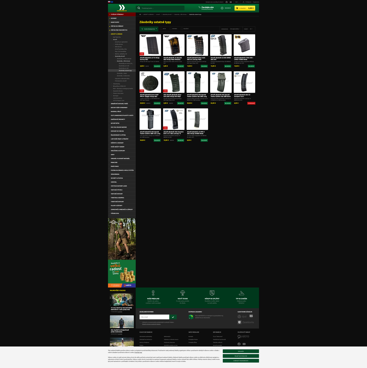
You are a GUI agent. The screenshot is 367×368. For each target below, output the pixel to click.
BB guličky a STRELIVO (119, 86)
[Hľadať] (139, 8)
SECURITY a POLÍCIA (117, 178)
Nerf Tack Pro (117, 37)
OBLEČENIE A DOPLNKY (118, 151)
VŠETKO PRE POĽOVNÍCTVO (119, 30)
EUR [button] (236, 2)
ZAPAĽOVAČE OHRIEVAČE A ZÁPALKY (122, 209)
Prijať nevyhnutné (241, 356)
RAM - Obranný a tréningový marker (123, 88)
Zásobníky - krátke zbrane (124, 58)
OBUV (112, 154)
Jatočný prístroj (117, 98)
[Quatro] (243, 336)
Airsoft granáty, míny (121, 49)
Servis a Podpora (144, 342)
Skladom (186, 28)
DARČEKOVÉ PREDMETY (118, 119)
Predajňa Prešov (193, 339)
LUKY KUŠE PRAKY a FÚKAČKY (119, 139)
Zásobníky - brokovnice (123, 75)
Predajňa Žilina (193, 342)
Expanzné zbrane (118, 91)
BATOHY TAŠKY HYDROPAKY (119, 107)
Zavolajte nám (208, 7)
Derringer (115, 95)
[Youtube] (245, 344)
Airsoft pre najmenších (121, 42)
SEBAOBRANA (115, 174)
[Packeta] (246, 322)
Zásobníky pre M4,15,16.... (126, 63)
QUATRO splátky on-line (170, 345)
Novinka (174, 28)
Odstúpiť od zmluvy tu (146, 339)
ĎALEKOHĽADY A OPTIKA (118, 135)
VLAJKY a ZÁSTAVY (116, 205)
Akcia (164, 28)
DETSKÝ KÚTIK (115, 123)
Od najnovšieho (234, 29)
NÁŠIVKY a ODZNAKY (117, 143)
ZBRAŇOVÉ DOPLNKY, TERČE (119, 103)
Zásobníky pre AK (124, 68)
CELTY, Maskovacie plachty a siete (122, 115)
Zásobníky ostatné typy (125, 70)
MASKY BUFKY (115, 22)
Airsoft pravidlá (217, 345)
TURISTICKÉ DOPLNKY (117, 201)
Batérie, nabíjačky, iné (121, 54)
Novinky (114, 18)
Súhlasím (241, 351)
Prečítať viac (138, 352)
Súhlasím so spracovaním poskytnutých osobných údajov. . (158, 323)
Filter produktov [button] (149, 29)
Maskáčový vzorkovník (219, 339)
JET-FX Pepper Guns (118, 100)
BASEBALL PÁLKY (116, 111)
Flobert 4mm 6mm (118, 93)
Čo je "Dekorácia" (218, 336)
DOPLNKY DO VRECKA (117, 131)
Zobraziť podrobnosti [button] (240, 360)
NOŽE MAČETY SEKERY (117, 147)
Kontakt (191, 336)
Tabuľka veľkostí (217, 342)
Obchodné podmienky (146, 336)
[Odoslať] (173, 317)
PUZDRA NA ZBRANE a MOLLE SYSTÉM (122, 170)
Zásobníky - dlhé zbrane (123, 61)
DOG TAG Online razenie (119, 127)
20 (251, 29)
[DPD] (243, 316)
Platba (141, 345)
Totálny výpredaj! (117, 14)
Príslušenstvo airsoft (121, 81)
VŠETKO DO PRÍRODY (117, 26)
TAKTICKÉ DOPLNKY (117, 194)
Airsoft (115, 39)
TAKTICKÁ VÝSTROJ (116, 190)
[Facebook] (240, 344)
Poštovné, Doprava (169, 342)
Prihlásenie (248, 2)
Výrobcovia (115, 213)
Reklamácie (167, 336)
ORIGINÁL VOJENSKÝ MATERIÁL (120, 158)
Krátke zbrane (119, 44)
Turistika (120, 311)
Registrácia (256, 2)
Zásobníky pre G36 (124, 66)
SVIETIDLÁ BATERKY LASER (119, 186)
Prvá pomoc (115, 166)
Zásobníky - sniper (122, 73)
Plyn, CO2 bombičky (120, 51)
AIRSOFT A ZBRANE (116, 34)
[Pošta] (251, 316)
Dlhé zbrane (118, 46)
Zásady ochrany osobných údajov (151, 324)
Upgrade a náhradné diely (122, 78)
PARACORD (114, 162)
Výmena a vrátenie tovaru (171, 339)
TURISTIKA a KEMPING (117, 198)
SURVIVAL (114, 182)
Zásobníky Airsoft (120, 56)
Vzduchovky (116, 83)
